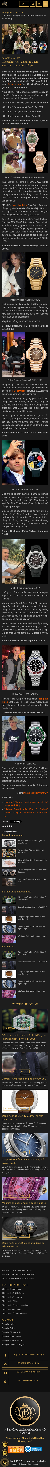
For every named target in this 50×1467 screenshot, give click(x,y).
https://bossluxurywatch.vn (35, 793)
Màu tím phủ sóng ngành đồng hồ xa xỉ (32, 936)
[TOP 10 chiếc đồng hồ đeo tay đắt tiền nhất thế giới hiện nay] (9, 882)
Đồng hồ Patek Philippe (12, 1340)
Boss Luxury (14, 84)
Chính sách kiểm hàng (11, 1309)
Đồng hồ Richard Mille (11, 1332)
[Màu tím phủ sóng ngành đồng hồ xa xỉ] (9, 939)
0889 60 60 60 (24, 1270)
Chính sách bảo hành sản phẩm (15, 1305)
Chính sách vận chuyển (12, 1297)
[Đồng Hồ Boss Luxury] (4, 4)
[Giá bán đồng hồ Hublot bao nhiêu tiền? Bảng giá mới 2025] (9, 872)
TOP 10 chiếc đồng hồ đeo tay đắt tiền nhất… (32, 880)
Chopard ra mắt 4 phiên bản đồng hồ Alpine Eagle (31, 927)
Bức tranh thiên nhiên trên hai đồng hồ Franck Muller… (32, 898)
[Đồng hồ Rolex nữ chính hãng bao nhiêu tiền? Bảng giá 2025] (9, 863)
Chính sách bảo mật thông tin (14, 1313)
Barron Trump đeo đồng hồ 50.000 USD (32, 907)
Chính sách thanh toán (11, 1289)
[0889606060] (5, 1444)
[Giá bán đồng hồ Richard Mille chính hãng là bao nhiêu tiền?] (9, 853)
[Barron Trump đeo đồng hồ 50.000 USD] (9, 910)
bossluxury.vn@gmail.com (21, 1278)
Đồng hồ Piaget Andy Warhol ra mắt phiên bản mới (31, 918)
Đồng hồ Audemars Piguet (13, 1344)
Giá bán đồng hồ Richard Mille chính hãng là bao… (31, 851)
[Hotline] (4, 1462)
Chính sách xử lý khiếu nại (13, 1293)
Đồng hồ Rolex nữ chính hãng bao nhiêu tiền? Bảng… (32, 861)
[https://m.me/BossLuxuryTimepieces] (5, 1452)
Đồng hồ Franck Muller (11, 1336)
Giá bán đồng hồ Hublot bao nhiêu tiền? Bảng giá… (32, 871)
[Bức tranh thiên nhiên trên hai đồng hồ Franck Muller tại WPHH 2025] (9, 900)
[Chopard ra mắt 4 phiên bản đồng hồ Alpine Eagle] (9, 929)
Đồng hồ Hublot (9, 1324)
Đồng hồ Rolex (8, 1328)
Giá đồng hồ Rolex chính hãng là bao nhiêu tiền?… (31, 842)
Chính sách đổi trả (9, 1301)
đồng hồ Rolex (19, 205)
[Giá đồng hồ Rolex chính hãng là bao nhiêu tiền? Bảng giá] (9, 843)
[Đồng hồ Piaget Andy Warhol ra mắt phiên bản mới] (9, 919)
